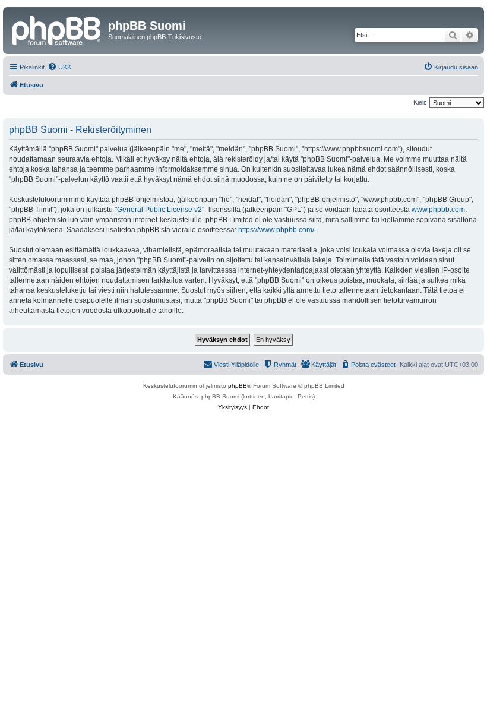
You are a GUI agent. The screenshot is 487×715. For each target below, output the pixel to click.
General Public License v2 (159, 209)
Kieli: (419, 102)
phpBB (237, 385)
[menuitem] (59, 67)
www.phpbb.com (438, 209)
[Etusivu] (57, 29)
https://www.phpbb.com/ (276, 230)
